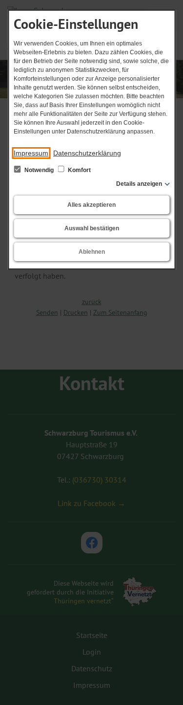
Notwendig (39, 170)
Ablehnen (92, 251)
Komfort (78, 170)
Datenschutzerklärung (87, 153)
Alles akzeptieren (91, 204)
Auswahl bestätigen (91, 228)
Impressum (31, 153)
